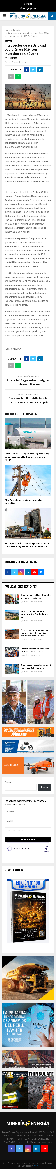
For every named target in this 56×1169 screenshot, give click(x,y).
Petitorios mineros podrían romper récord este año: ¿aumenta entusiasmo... (35, 632)
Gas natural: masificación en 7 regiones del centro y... (36, 666)
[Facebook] (11, 1148)
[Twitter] (19, 1148)
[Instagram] (28, 1148)
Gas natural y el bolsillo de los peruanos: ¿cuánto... (36, 596)
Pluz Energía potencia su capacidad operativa (23, 501)
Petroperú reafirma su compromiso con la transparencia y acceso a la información (27, 545)
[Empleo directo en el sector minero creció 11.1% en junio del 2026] (12, 652)
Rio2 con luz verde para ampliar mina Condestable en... (34, 614)
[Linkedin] (36, 1148)
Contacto (28, 4)
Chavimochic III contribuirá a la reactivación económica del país (28, 400)
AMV (36, 1166)
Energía (8, 41)
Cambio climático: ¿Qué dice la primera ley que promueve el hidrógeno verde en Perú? (27, 457)
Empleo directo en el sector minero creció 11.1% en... (35, 650)
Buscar (8, 782)
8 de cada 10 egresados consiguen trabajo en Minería (28, 382)
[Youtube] (44, 1148)
